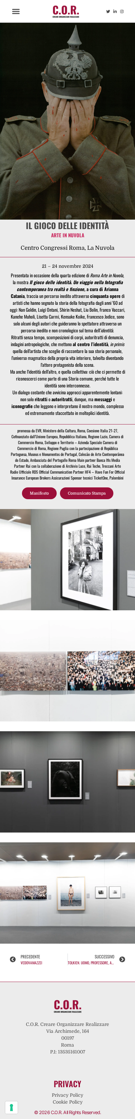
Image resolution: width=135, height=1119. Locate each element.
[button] (16, 11)
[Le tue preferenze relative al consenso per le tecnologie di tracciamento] (11, 1107)
